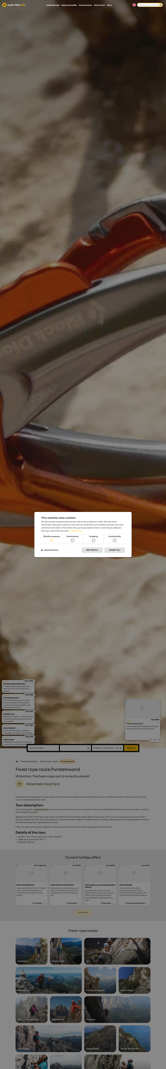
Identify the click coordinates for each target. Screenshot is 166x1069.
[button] (49, 550)
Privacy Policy (75, 531)
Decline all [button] (92, 550)
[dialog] (83, 534)
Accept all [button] (114, 550)
